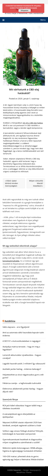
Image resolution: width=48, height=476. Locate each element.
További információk (30, 8)
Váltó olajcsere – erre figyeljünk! (16, 327)
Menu (43, 20)
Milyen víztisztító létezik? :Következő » (36, 183)
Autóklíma (10, 321)
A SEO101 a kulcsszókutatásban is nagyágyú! (21, 341)
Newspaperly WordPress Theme (28, 471)
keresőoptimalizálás (11, 261)
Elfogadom (24, 10)
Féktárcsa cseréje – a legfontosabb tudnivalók (22, 383)
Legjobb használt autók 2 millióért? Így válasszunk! (24, 363)
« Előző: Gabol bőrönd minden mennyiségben (11, 183)
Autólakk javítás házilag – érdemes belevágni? (22, 369)
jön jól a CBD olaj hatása (33, 123)
